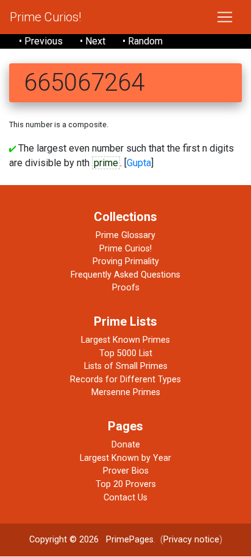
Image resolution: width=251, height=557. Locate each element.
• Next (92, 41)
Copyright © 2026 (64, 539)
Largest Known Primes (125, 340)
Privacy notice (191, 539)
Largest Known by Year (125, 458)
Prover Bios (126, 471)
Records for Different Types (125, 379)
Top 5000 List (125, 353)
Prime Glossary (125, 235)
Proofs (126, 287)
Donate (125, 445)
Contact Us (125, 497)
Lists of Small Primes (126, 366)
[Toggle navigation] (224, 17)
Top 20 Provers (126, 484)
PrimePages (130, 539)
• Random (142, 41)
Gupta (139, 163)
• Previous (41, 41)
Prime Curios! (45, 17)
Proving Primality (126, 261)
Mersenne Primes (125, 392)
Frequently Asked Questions (125, 275)
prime (106, 163)
